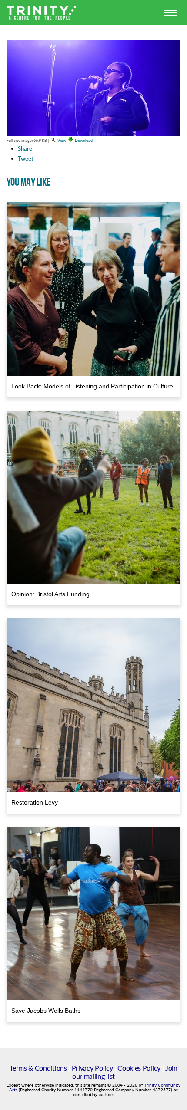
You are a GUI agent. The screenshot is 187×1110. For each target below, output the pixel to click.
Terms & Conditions (38, 1068)
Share (25, 148)
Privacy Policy (92, 1068)
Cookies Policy (138, 1068)
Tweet (25, 158)
